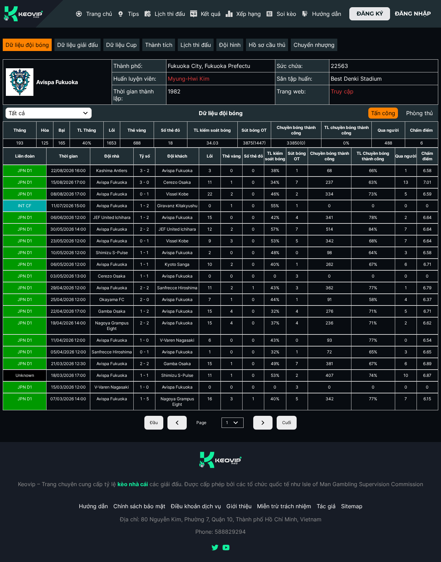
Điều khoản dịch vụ (196, 506)
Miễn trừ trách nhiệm (284, 506)
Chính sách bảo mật (139, 506)
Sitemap (351, 506)
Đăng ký (370, 13)
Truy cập (342, 91)
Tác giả (326, 506)
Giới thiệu (239, 506)
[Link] (23, 14)
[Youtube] (226, 548)
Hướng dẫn (93, 506)
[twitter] (215, 548)
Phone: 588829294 (220, 531)
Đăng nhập (413, 13)
